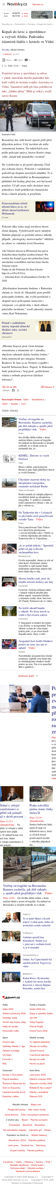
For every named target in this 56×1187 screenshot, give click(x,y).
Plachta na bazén (39, 1120)
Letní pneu (13, 1145)
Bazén (25, 1120)
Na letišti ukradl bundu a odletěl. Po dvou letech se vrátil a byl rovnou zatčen (34, 611)
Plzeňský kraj (24, 556)
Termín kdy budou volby (14, 1022)
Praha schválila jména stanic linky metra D (41, 809)
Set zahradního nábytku (14, 1130)
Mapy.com (36, 1104)
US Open (7, 1055)
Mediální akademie (19, 1165)
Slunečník (27, 1125)
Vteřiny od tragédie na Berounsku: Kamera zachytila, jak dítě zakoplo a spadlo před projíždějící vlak (36, 424)
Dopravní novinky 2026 (41, 1083)
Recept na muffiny (38, 1046)
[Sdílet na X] (18, 390)
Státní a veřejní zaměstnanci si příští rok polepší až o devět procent (11, 810)
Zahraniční (6, 337)
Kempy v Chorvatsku (12, 1075)
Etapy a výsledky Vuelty (41, 1013)
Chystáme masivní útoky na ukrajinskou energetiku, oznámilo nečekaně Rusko (34, 483)
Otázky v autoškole (39, 1092)
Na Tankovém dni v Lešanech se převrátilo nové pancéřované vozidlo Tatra (36, 516)
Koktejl (22, 652)
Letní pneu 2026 (38, 1075)
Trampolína (14, 1125)
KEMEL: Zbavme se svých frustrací (34, 457)
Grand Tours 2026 (38, 1031)
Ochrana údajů (17, 1168)
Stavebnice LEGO (17, 1140)
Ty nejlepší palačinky (40, 1042)
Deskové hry (27, 1145)
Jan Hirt (33, 1018)
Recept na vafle (37, 1059)
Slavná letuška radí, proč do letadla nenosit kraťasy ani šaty (36, 580)
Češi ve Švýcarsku (11, 1088)
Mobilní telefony (39, 1135)
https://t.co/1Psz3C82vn (13, 273)
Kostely (14, 404)
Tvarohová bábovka (39, 1055)
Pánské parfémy (35, 1150)
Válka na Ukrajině (26, 490)
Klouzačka (40, 1125)
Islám (26, 399)
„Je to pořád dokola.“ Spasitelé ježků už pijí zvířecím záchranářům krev (36, 548)
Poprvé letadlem (10, 1079)
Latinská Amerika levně (13, 1092)
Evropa (5, 217)
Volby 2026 (7, 1009)
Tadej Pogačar (37, 1022)
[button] (28, 116)
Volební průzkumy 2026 (14, 1013)
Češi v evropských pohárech (35, 1114)
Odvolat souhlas (35, 1168)
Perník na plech (37, 1063)
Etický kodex (37, 1165)
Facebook (8, 1162)
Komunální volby (10, 1031)
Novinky (5, 49)
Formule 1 (7, 1059)
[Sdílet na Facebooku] (13, 390)
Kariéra (39, 1162)
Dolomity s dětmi (10, 1096)
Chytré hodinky (17, 1150)
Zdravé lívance (37, 1050)
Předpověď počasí (17, 1109)
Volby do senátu (10, 1026)
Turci (23, 404)
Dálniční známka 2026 (40, 1079)
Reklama (29, 1162)
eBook (9, 60)
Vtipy (21, 463)
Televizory (41, 1145)
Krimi (21, 433)
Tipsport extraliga (10, 1050)
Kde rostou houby (37, 1109)
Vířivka (47, 1130)
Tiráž (47, 1162)
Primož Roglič (36, 1026)
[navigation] (3, 4)
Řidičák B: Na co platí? (41, 1088)
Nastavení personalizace (28, 1171)
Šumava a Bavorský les (14, 1083)
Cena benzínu (12, 1114)
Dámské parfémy (36, 1140)
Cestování (23, 586)
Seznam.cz (37, 4)
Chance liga (8, 1042)
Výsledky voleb (9, 1018)
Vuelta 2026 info (37, 1009)
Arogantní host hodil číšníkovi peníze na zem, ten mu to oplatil (36, 644)
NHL (4, 1063)
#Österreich (31, 250)
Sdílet (20, 60)
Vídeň (5, 404)
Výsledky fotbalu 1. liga (13, 1046)
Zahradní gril (35, 1130)
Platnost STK (36, 1096)
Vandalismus (38, 399)
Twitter (19, 1162)
